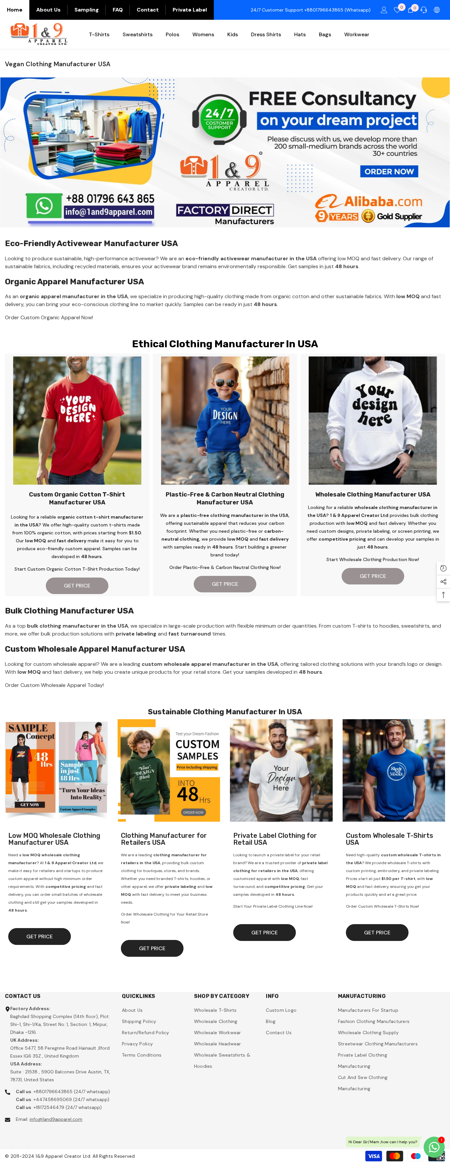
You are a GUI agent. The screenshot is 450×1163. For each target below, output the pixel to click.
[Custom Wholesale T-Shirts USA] (394, 770)
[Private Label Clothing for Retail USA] (281, 770)
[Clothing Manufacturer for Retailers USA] (169, 770)
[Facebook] (11, 1141)
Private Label (190, 9)
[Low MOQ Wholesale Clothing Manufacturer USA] (56, 770)
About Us (48, 9)
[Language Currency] (437, 10)
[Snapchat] (28, 1141)
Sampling (86, 9)
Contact (148, 9)
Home (14, 9)
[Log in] (384, 10)
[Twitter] (46, 1141)
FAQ (118, 9)
